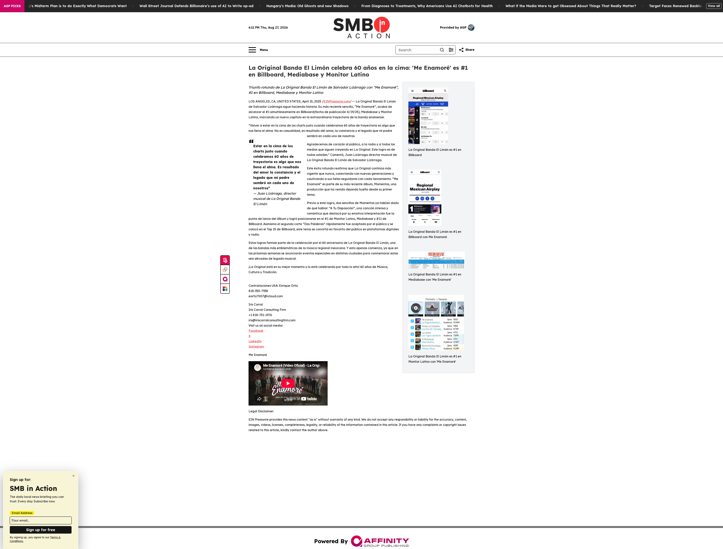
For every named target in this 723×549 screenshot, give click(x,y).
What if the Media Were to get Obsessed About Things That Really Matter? (571, 6)
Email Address (22, 513)
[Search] (441, 49)
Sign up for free (40, 529)
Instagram (256, 346)
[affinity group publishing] (225, 279)
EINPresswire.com (337, 101)
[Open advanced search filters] (450, 49)
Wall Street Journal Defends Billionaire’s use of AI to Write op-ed (196, 6)
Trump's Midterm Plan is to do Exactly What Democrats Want (73, 6)
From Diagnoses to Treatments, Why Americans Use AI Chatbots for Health (427, 6)
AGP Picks (12, 6)
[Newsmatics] (225, 288)
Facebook (256, 331)
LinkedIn (255, 341)
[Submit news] (225, 260)
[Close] (73, 476)
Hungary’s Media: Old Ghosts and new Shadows (307, 6)
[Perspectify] (225, 269)
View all (714, 6)
